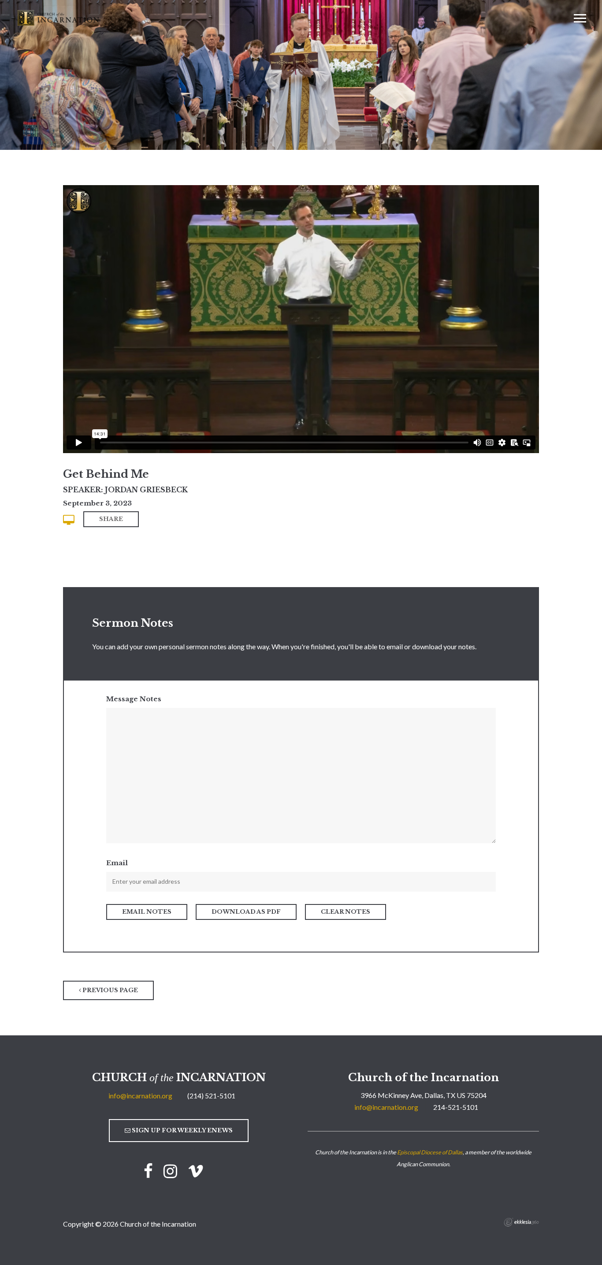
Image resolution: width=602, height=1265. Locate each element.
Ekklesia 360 (521, 1222)
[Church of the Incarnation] (59, 17)
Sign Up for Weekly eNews (181, 1130)
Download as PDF (246, 911)
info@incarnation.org (140, 1095)
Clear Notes (345, 911)
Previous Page (109, 990)
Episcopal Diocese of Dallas (430, 1152)
